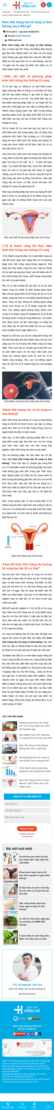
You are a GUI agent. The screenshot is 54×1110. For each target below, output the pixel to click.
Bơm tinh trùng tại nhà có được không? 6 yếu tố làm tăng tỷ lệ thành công (34, 783)
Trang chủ (6, 12)
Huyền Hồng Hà (23, 35)
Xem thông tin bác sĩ (27, 994)
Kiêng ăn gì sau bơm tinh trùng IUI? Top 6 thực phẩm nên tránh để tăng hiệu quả (34, 726)
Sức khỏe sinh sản (21, 12)
